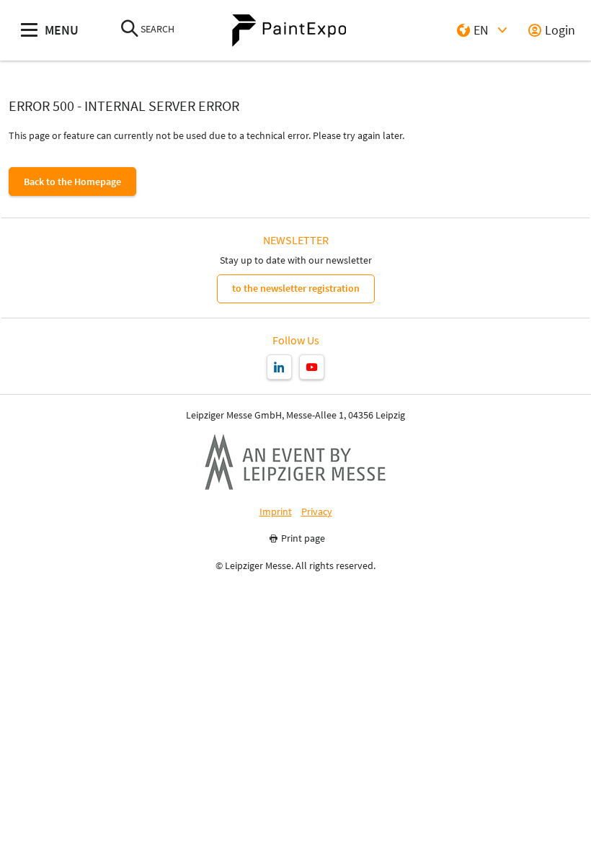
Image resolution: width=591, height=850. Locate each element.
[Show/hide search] (129, 30)
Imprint (275, 512)
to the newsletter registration (296, 288)
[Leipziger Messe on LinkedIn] (279, 367)
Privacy (316, 512)
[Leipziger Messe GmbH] (295, 462)
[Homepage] (289, 30)
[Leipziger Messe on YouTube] (311, 367)
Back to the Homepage (72, 181)
